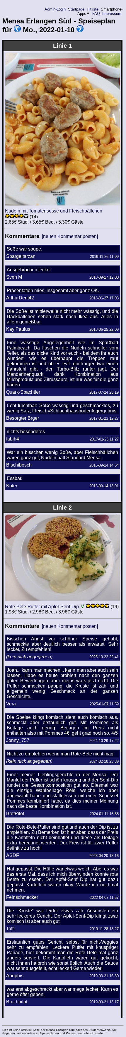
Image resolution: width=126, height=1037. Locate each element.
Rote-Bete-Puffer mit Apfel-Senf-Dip (42, 606)
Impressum (111, 13)
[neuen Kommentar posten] (70, 236)
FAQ (96, 13)
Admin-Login (55, 9)
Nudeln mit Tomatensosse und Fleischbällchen (53, 210)
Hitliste (93, 9)
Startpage (76, 9)
